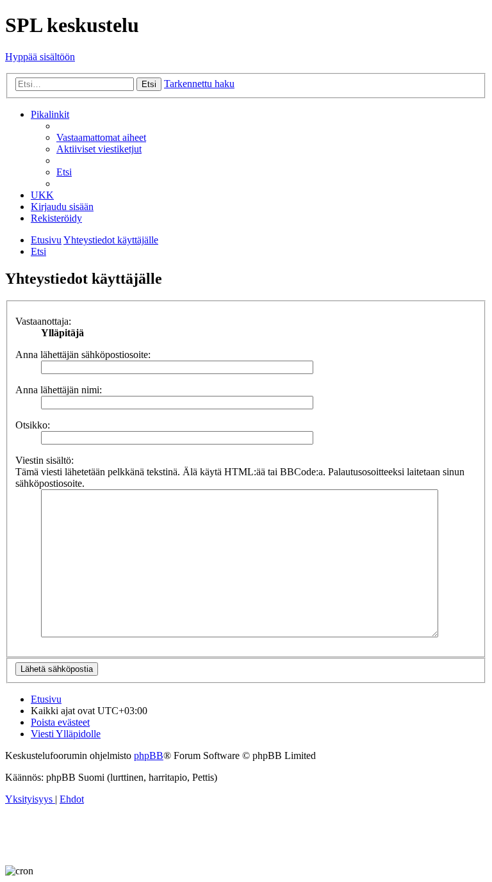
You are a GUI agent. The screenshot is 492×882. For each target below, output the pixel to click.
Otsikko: (32, 425)
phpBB (148, 755)
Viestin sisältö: (44, 460)
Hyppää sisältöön (40, 56)
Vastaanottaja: (43, 321)
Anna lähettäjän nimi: (58, 389)
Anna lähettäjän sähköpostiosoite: (83, 354)
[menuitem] (101, 137)
